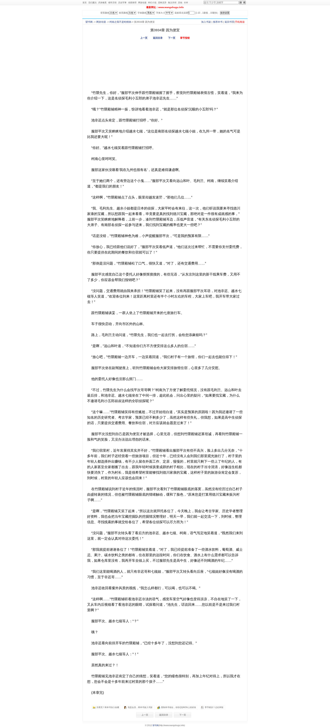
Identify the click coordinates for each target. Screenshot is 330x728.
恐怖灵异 (162, 2)
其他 (180, 2)
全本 (186, 2)
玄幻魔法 (92, 2)
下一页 (171, 37)
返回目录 (158, 37)
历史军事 (122, 2)
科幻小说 (152, 2)
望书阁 (89, 21)
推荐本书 (218, 21)
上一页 (143, 37)
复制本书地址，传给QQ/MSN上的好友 (178, 707)
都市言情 (112, 2)
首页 (84, 2)
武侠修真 (102, 2)
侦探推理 (132, 2)
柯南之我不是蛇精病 (120, 21)
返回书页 (229, 21)
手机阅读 (240, 21)
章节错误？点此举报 (214, 707)
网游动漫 (142, 2)
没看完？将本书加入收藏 (107, 707)
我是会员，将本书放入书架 (140, 707)
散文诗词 (172, 2)
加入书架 (206, 21)
